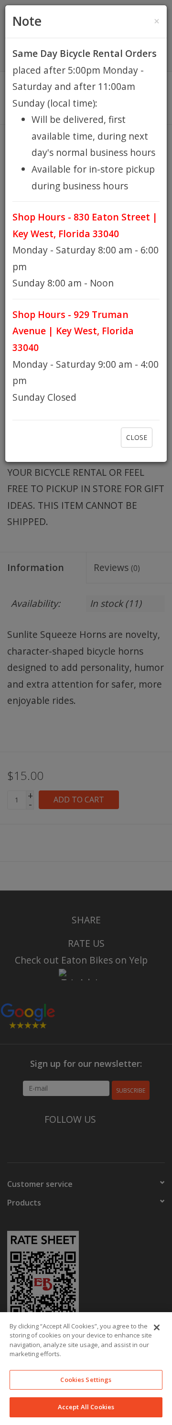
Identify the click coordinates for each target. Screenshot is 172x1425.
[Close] (156, 1327)
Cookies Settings (85, 1379)
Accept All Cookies (86, 1407)
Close (136, 437)
